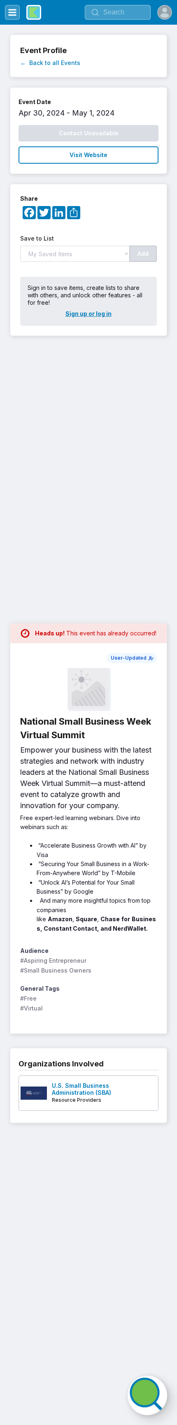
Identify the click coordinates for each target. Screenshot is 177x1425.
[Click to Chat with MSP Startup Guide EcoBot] (147, 1395)
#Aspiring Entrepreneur (53, 960)
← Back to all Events (50, 62)
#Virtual (31, 1008)
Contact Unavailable (89, 133)
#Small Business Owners (55, 970)
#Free (28, 998)
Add (143, 253)
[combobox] (118, 12)
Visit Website (88, 154)
